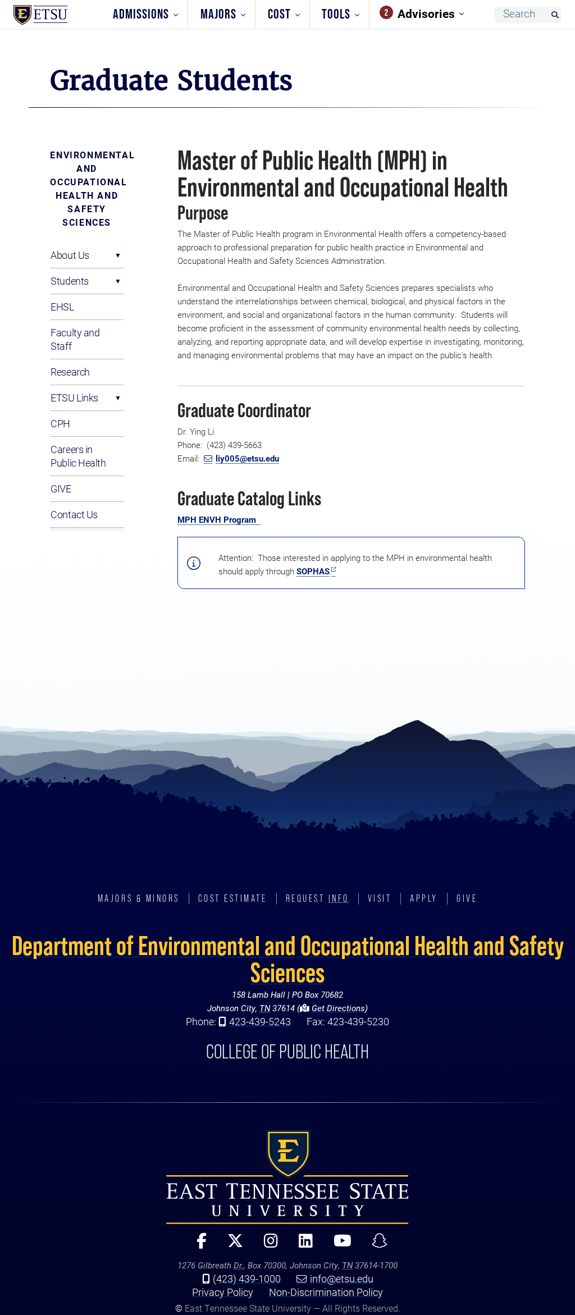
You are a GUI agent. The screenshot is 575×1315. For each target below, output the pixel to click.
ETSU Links (74, 397)
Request (317, 898)
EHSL (62, 306)
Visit (380, 898)
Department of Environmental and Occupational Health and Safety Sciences (288, 959)
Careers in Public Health (78, 455)
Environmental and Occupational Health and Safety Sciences (87, 188)
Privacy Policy (222, 1292)
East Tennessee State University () (57, 15)
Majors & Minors (139, 898)
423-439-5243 (260, 1021)
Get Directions (337, 1007)
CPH (60, 423)
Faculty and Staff (75, 339)
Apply (424, 898)
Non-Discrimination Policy (326, 1292)
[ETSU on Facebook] (197, 1245)
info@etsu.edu (341, 1278)
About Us (70, 255)
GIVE (61, 488)
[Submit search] (555, 15)
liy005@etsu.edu (247, 458)
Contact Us (74, 514)
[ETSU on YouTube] (337, 1245)
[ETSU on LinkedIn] (301, 1245)
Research (70, 371)
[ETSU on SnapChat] (375, 1245)
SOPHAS (313, 571)
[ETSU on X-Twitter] (230, 1245)
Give (467, 898)
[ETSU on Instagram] (266, 1245)
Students (69, 280)
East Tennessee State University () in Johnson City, (287, 1177)
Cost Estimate (232, 898)
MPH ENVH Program (216, 519)
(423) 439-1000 (247, 1278)
